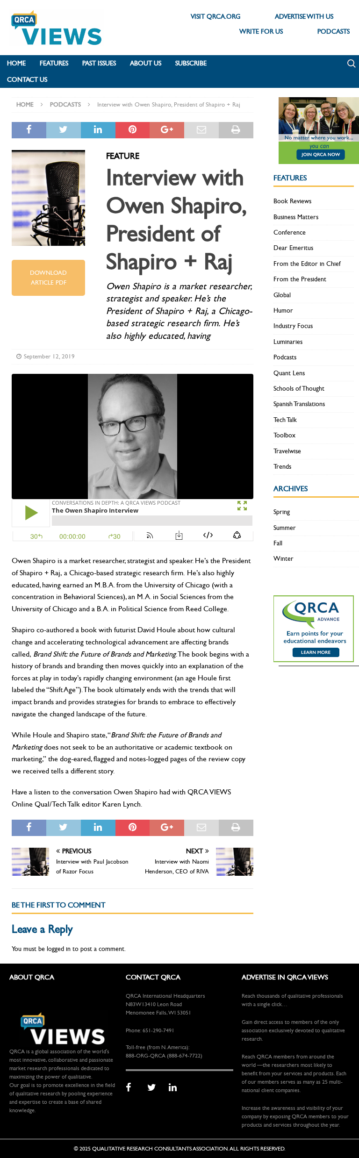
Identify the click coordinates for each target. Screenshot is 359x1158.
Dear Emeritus (293, 248)
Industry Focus (293, 326)
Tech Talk (285, 420)
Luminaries (287, 342)
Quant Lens (289, 373)
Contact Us (27, 80)
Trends (282, 467)
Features (54, 63)
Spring (281, 512)
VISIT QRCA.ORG (215, 17)
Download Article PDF (48, 277)
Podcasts (284, 357)
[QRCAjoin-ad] (319, 159)
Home (16, 63)
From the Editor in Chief (307, 264)
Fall (277, 543)
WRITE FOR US (261, 32)
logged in (59, 949)
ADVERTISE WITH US (304, 17)
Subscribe (191, 63)
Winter (283, 559)
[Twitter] (154, 1087)
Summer (284, 528)
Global (282, 295)
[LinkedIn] (176, 1087)
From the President (299, 279)
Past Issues (99, 63)
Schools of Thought (298, 389)
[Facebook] (133, 1087)
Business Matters (295, 217)
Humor (283, 311)
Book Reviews (292, 201)
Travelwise (287, 451)
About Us (145, 63)
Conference (289, 232)
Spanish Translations (299, 404)
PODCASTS (333, 32)
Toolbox (284, 435)
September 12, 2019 (49, 356)
